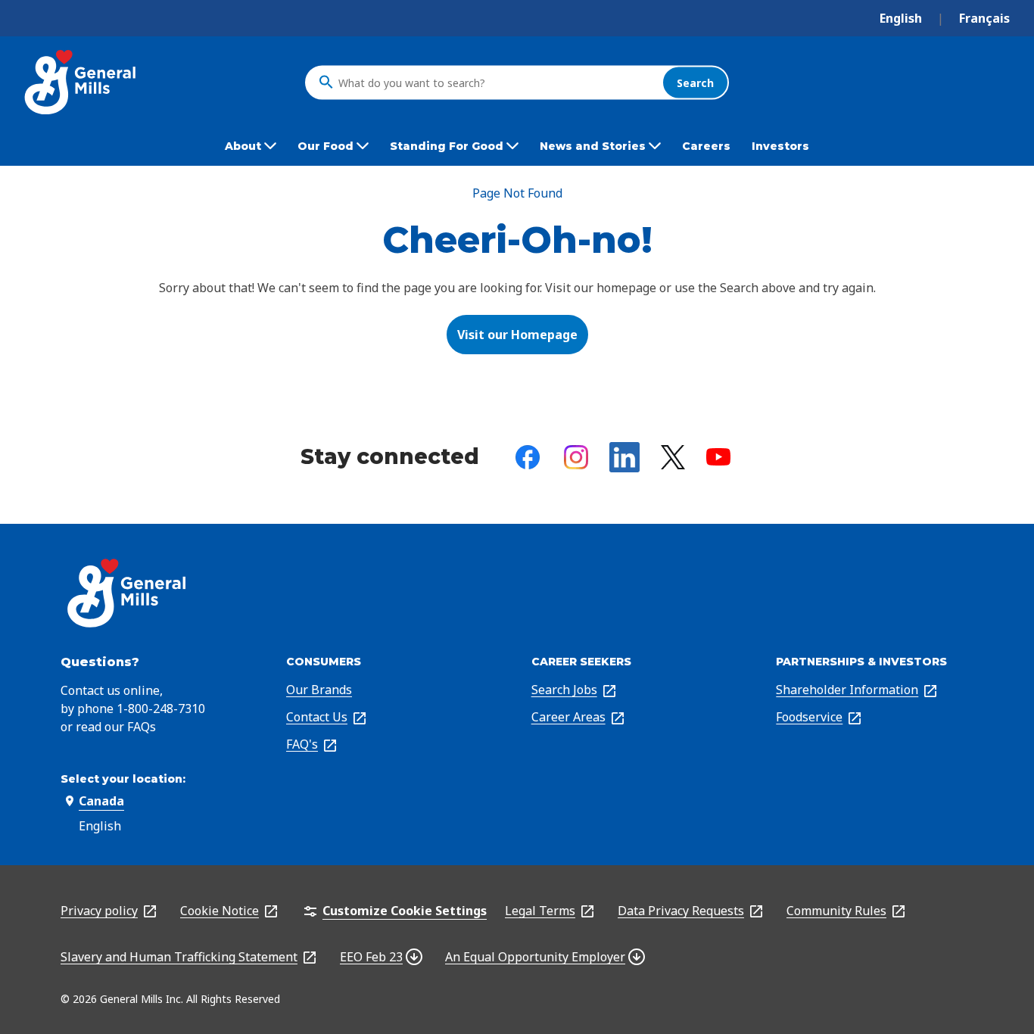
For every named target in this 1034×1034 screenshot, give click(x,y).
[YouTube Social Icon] (718, 457)
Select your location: (123, 779)
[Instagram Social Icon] (576, 457)
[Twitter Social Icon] (673, 457)
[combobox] (496, 82)
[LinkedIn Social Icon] (624, 457)
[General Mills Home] (81, 82)
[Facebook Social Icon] (527, 457)
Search (695, 82)
